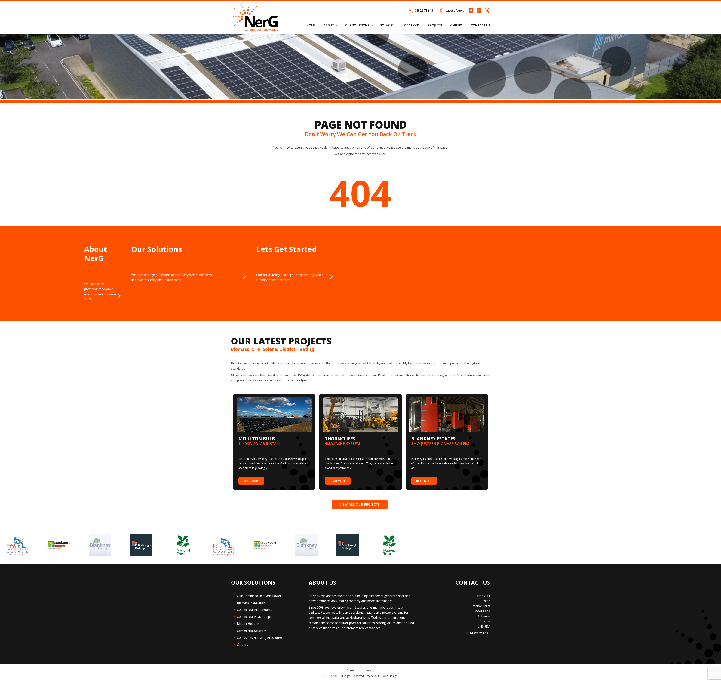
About (329, 25)
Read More (251, 481)
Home (310, 25)
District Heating (248, 624)
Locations (411, 25)
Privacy (370, 670)
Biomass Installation (251, 603)
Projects (435, 25)
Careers (456, 25)
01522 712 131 (425, 10)
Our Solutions (357, 25)
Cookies (352, 670)
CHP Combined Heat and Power (259, 596)
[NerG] (254, 30)
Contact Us (480, 25)
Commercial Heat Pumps (254, 617)
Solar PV (387, 25)
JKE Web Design (387, 676)
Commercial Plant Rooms (254, 610)
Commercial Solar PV (251, 631)
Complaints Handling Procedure (259, 638)
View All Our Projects (359, 504)
